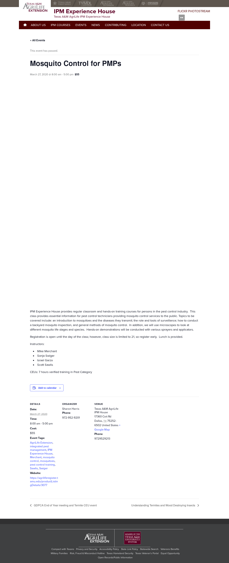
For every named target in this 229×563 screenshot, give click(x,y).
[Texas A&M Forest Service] (64, 3)
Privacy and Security (86, 549)
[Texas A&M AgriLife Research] (129, 3)
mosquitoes (47, 461)
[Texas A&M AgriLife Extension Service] (108, 3)
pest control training (42, 464)
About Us (38, 25)
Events (81, 25)
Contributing (115, 25)
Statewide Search (149, 549)
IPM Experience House (41, 451)
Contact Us (160, 25)
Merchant (36, 457)
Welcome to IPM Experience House (25, 25)
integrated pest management (39, 448)
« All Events (37, 40)
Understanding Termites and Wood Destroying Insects (163, 505)
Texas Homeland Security (120, 553)
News (96, 25)
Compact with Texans (62, 549)
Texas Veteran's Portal (147, 553)
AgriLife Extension (41, 442)
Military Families (59, 553)
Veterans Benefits (170, 549)
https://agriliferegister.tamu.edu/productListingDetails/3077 (44, 481)
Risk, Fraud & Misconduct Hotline (87, 553)
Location (138, 25)
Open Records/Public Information (115, 557)
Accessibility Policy (109, 549)
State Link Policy (129, 549)
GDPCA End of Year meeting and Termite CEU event (65, 505)
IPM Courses (60, 25)
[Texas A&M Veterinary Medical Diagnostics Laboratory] (86, 3)
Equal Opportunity (170, 553)
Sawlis (34, 468)
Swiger (43, 468)
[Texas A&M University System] (132, 538)
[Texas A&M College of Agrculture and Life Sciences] (151, 3)
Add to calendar (47, 387)
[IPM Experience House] (35, 7)
